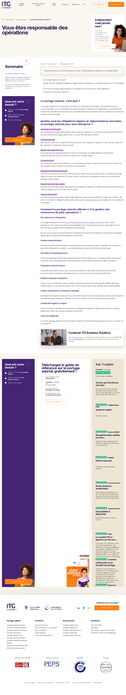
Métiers (9, 643)
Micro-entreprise (41, 630)
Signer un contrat (18, 110)
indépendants (47, 635)
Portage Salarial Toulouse (72, 635)
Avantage (94, 628)
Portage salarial (21, 4)
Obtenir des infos (16, 116)
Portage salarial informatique (17, 640)
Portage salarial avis (14, 633)
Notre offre (54, 4)
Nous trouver (69, 621)
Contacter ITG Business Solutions (56, 92)
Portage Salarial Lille (70, 633)
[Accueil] (2, 19)
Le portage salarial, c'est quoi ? (15, 73)
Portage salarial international (17, 630)
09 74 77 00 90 (56, 609)
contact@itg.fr (56, 607)
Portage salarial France (15, 635)
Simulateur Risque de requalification (103, 633)
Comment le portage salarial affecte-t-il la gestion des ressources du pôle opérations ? (18, 86)
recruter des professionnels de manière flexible (82, 222)
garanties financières (93, 200)
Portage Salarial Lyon (70, 628)
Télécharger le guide (53, 402)
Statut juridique (40, 633)
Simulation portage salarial (38, 4)
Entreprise (65, 4)
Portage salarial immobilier (16, 638)
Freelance (39, 621)
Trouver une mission (15, 120)
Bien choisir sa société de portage (103, 630)
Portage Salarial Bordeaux (72, 630)
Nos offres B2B (96, 625)
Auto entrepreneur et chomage (46, 628)
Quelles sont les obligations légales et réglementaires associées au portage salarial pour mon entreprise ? (18, 79)
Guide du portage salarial (16, 648)
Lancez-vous (17, 140)
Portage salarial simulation (16, 625)
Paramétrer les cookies (62, 682)
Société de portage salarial (16, 628)
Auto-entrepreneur (41, 625)
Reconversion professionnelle (17, 645)
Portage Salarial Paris (70, 625)
